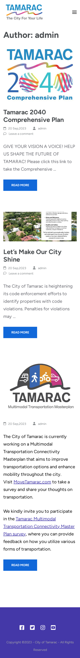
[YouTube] (53, 628)
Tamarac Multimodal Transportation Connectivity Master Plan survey (39, 526)
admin (42, 128)
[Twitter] (32, 628)
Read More (20, 185)
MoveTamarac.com (32, 481)
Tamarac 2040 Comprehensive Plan (33, 115)
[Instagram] (42, 628)
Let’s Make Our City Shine (32, 255)
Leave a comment (21, 134)
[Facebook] (22, 628)
